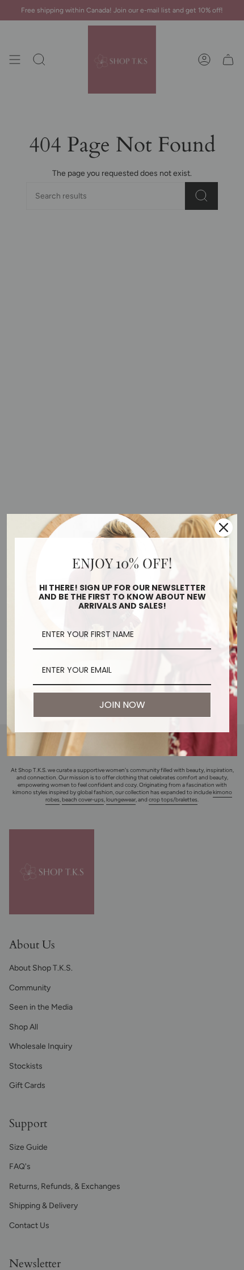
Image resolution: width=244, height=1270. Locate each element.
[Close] (223, 527)
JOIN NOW (122, 704)
